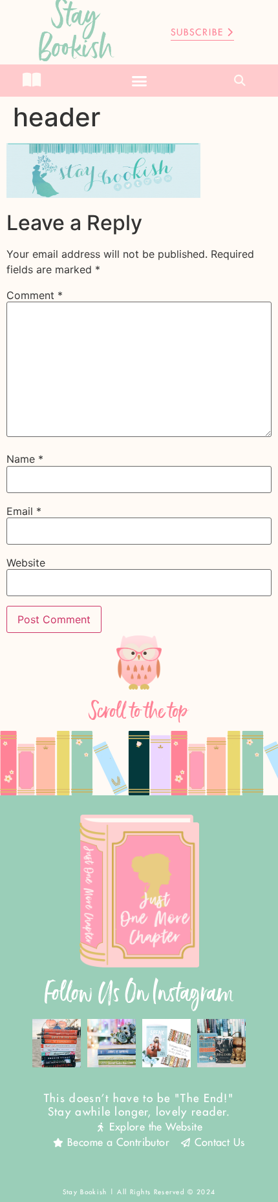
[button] (139, 80)
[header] (103, 194)
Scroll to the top (139, 711)
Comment (34, 295)
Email (23, 511)
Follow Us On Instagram (139, 993)
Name (24, 459)
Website (25, 562)
